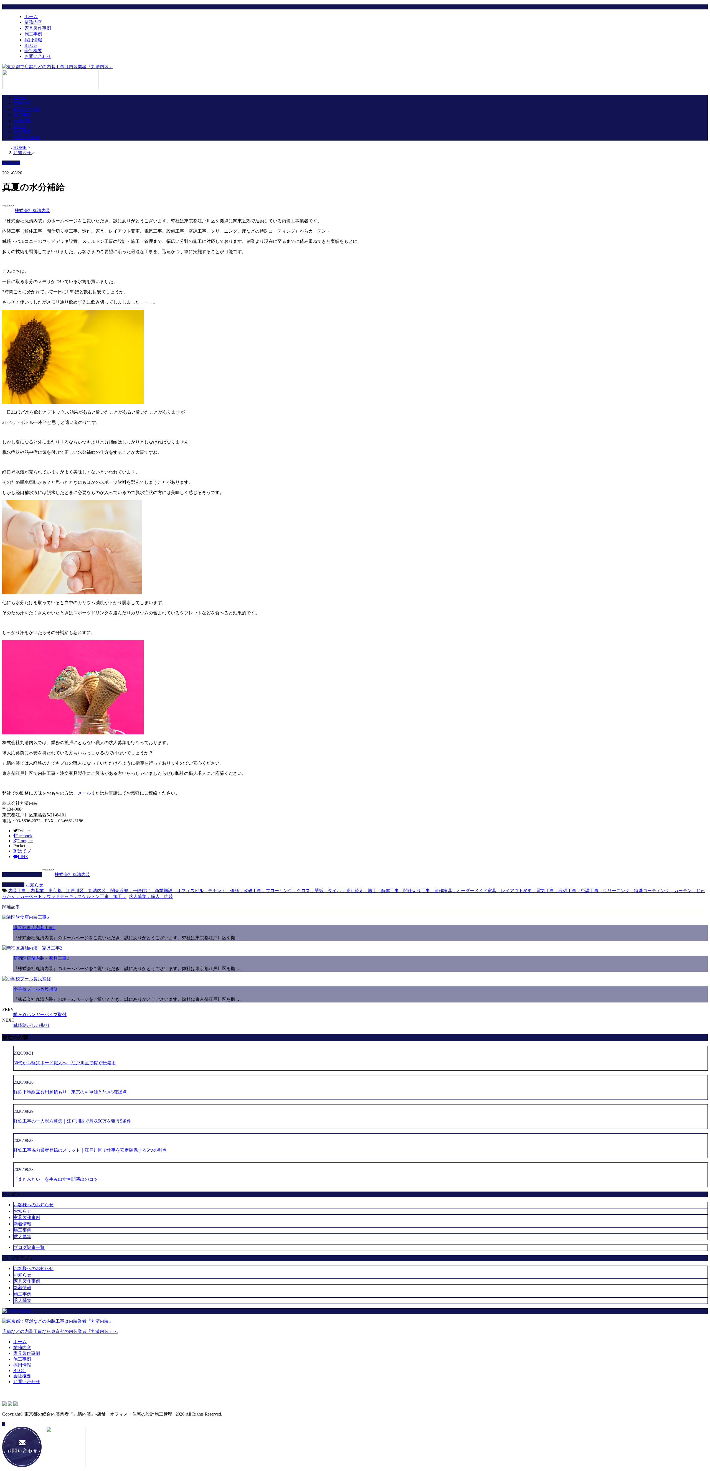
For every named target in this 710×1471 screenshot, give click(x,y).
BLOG (30, 45)
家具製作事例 (37, 28)
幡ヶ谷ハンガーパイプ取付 (40, 1014)
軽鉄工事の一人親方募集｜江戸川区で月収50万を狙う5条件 (72, 1121)
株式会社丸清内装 (32, 210)
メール (84, 793)
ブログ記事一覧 (29, 1247)
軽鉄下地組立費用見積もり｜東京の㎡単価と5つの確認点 (70, 1092)
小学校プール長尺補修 (35, 989)
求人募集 (22, 1236)
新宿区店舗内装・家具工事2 (41, 958)
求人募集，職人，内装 (151, 896)
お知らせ (34, 884)
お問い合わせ (37, 56)
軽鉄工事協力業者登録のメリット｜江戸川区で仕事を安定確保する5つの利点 (90, 1150)
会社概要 (33, 50)
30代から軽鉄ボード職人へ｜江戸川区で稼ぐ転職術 (65, 1062)
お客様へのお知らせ (34, 1204)
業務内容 (33, 22)
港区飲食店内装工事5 (34, 927)
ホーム (31, 16)
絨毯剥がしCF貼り (31, 1025)
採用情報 (33, 39)
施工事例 (33, 34)
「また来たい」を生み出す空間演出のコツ (56, 1179)
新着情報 (22, 1223)
